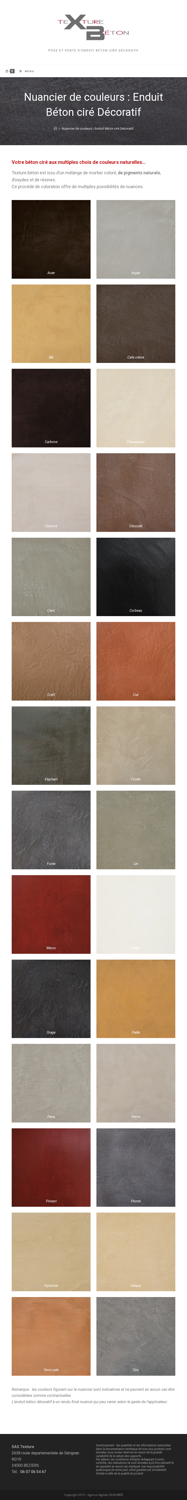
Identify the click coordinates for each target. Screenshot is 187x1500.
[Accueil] (55, 128)
